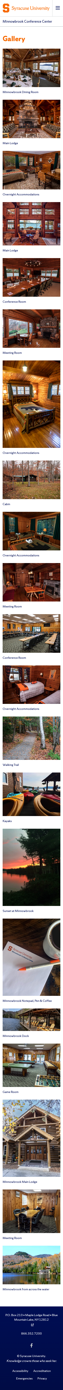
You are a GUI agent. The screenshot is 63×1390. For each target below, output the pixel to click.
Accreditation (42, 1371)
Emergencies (24, 1378)
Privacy (42, 1378)
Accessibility (20, 1371)
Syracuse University (32, 1356)
